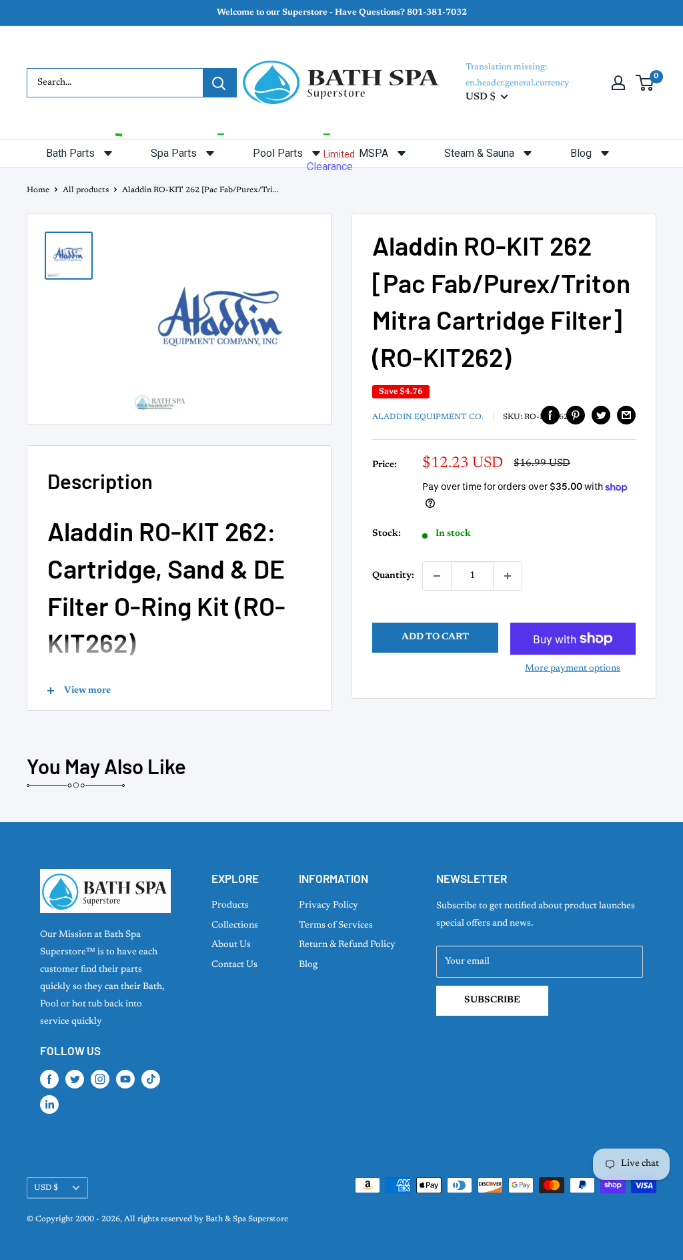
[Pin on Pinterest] (575, 415)
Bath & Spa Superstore (246, 1219)
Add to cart (435, 637)
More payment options (572, 668)
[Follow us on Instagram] (100, 1079)
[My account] (618, 82)
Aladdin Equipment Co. (428, 417)
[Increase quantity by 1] (508, 576)
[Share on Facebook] (550, 415)
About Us (231, 945)
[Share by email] (626, 415)
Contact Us (234, 965)
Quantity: (393, 576)
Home (38, 190)
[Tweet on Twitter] (601, 415)
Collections (234, 925)
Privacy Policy (328, 905)
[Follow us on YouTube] (125, 1079)
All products (86, 190)
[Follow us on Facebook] (49, 1079)
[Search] (219, 83)
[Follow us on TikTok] (150, 1079)
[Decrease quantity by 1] (437, 576)
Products (230, 905)
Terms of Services (336, 925)
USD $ (46, 1188)
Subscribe (492, 1000)
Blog (308, 965)
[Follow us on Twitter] (74, 1079)
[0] (645, 83)
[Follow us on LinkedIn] (49, 1104)
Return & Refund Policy (347, 945)
